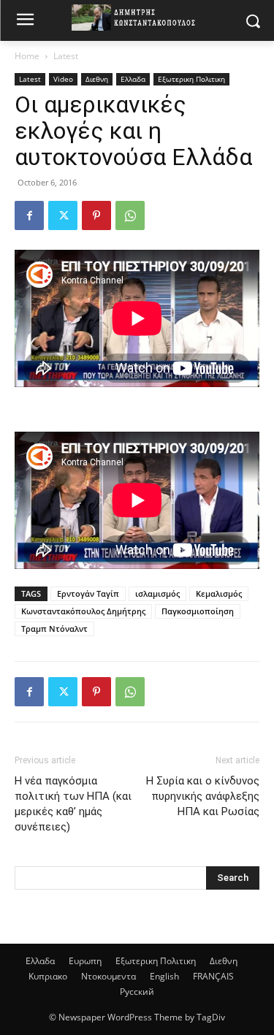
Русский (137, 991)
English (164, 976)
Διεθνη (96, 79)
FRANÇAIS (213, 976)
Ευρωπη (85, 961)
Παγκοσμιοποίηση (197, 611)
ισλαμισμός (157, 593)
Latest (65, 56)
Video (63, 79)
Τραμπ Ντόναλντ (54, 628)
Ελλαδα (133, 79)
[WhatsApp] (130, 215)
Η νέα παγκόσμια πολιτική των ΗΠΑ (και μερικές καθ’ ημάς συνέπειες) (73, 803)
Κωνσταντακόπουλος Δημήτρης (83, 611)
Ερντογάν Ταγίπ (88, 593)
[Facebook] (29, 215)
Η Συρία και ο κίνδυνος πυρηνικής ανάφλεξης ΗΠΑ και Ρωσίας (202, 796)
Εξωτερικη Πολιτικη (191, 79)
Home (27, 56)
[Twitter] (62, 215)
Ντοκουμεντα (108, 976)
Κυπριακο (47, 976)
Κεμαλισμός (219, 593)
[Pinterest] (96, 215)
